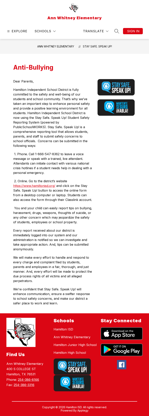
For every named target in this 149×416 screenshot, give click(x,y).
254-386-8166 (28, 380)
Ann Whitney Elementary (55, 46)
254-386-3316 (24, 385)
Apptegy (82, 410)
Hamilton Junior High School (75, 345)
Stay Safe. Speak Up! (97, 46)
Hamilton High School (70, 353)
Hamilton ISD (63, 329)
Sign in (133, 31)
